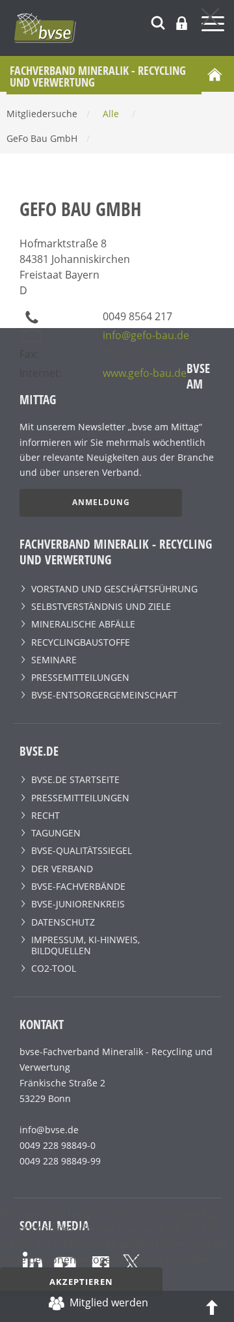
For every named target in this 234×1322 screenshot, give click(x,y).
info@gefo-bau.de (146, 335)
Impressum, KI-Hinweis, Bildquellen (85, 945)
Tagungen (56, 833)
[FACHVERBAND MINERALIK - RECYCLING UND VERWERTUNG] (123, 28)
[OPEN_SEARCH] (158, 21)
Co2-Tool (53, 968)
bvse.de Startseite (75, 779)
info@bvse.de (49, 1129)
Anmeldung (101, 502)
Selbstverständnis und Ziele (101, 606)
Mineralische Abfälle (83, 624)
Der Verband (62, 868)
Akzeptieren (81, 1282)
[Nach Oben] (212, 1306)
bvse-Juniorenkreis (78, 904)
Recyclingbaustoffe (80, 642)
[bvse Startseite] (215, 74)
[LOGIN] (182, 23)
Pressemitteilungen (80, 677)
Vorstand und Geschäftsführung (114, 589)
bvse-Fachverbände (78, 886)
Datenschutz (63, 922)
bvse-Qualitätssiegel (81, 850)
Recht (45, 815)
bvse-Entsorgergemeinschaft (104, 695)
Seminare (54, 660)
